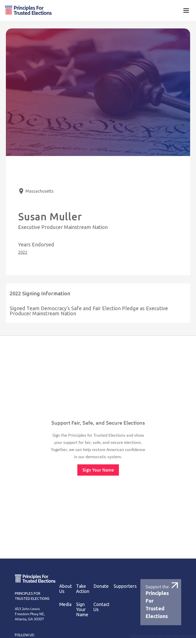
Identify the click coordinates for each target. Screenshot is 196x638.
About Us (65, 588)
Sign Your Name (98, 470)
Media (65, 604)
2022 (22, 252)
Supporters (125, 586)
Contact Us (101, 607)
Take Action (82, 588)
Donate (101, 586)
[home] (65, 10)
